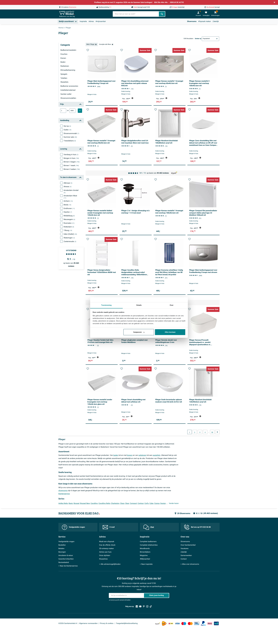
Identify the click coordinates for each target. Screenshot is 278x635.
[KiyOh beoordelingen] (157, 623)
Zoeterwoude (70, 241)
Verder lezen (174, 503)
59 (212, 432)
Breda (67, 204)
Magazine (144, 555)
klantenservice (64, 493)
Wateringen (69, 237)
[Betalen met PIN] (196, 623)
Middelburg (69, 215)
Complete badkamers (148, 541)
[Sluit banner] (274, 2)
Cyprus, (157, 503)
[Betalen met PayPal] (203, 623)
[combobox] (136, 14)
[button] (88, 50)
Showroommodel (71, 133)
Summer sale (70, 137)
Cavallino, (94, 503)
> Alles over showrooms (190, 564)
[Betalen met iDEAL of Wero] (170, 623)
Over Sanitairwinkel (188, 545)
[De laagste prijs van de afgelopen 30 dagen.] (132, 98)
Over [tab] (171, 305)
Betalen (61, 548)
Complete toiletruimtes (149, 545)
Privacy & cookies (107, 623)
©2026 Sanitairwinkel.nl (67, 623)
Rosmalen (69, 223)
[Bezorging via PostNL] (164, 623)
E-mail (112, 527)
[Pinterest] (143, 606)
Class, (122, 503)
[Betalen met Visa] (177, 623)
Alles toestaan (170, 332)
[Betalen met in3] (216, 623)
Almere (67, 186)
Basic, (71, 503)
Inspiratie (83, 21)
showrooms (62, 490)
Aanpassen (137, 332)
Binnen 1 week (71, 165)
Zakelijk (216, 21)
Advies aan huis (105, 552)
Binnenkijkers (145, 552)
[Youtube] (140, 606)
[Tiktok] (150, 606)
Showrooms (191, 21)
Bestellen (62, 545)
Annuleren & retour (65, 555)
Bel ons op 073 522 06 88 (201, 527)
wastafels (156, 455)
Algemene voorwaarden (88, 623)
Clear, (127, 503)
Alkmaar (68, 183)
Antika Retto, (63, 503)
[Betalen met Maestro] (183, 623)
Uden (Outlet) (70, 234)
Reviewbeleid (63, 562)
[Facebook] (137, 606)
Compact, (133, 503)
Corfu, (146, 503)
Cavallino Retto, (104, 503)
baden (115, 455)
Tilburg (68, 230)
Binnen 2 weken (72, 169)
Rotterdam (69, 227)
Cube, (151, 503)
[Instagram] (147, 606)
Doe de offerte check (107, 545)
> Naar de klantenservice (68, 566)
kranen (129, 455)
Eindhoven (69, 208)
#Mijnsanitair (145, 559)
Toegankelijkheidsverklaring (127, 623)
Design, (163, 503)
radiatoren (142, 455)
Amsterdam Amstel (71, 191)
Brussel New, (85, 503)
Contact (184, 559)
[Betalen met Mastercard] (190, 623)
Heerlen (68, 212)
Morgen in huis (71, 158)
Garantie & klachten (66, 559)
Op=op (67, 126)
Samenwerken (186, 555)
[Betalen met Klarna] (209, 623)
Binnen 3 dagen (72, 162)
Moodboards (145, 548)
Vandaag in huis (71, 154)
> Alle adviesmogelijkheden (110, 564)
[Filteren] (80, 110)
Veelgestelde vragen (77, 527)
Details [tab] (139, 305)
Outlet (67, 129)
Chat (152, 527)
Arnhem (68, 201)
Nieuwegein (69, 219)
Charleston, (115, 503)
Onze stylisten (104, 555)
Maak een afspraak (106, 541)
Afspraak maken (204, 21)
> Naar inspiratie (146, 564)
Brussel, (77, 503)
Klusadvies (103, 559)
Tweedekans (70, 140)
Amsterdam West (70, 196)
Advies (91, 21)
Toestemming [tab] (106, 305)
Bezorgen (62, 552)
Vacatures (184, 548)
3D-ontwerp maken (106, 548)
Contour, (141, 503)
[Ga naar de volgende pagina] (217, 432)
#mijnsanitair (101, 21)
